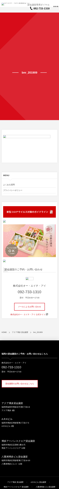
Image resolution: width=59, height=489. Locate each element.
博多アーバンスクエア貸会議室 (18, 441)
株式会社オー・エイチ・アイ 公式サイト (28, 314)
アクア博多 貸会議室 (15, 482)
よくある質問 (9, 185)
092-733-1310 (42, 8)
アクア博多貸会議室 (12, 403)
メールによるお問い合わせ (29, 307)
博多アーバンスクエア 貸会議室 (16, 487)
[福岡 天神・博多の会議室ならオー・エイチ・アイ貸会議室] (17, 4)
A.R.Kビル (7, 419)
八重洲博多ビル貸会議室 (15, 456)
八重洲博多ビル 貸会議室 (46, 487)
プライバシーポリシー (12, 190)
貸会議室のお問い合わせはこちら (19, 384)
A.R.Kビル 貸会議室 (38, 482)
